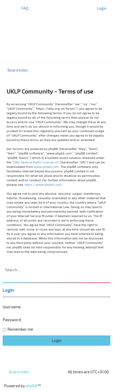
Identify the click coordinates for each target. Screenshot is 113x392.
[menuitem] (22, 8)
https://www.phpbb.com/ (44, 184)
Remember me (20, 329)
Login (8, 290)
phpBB (31, 385)
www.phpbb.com (46, 166)
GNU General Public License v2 (35, 162)
